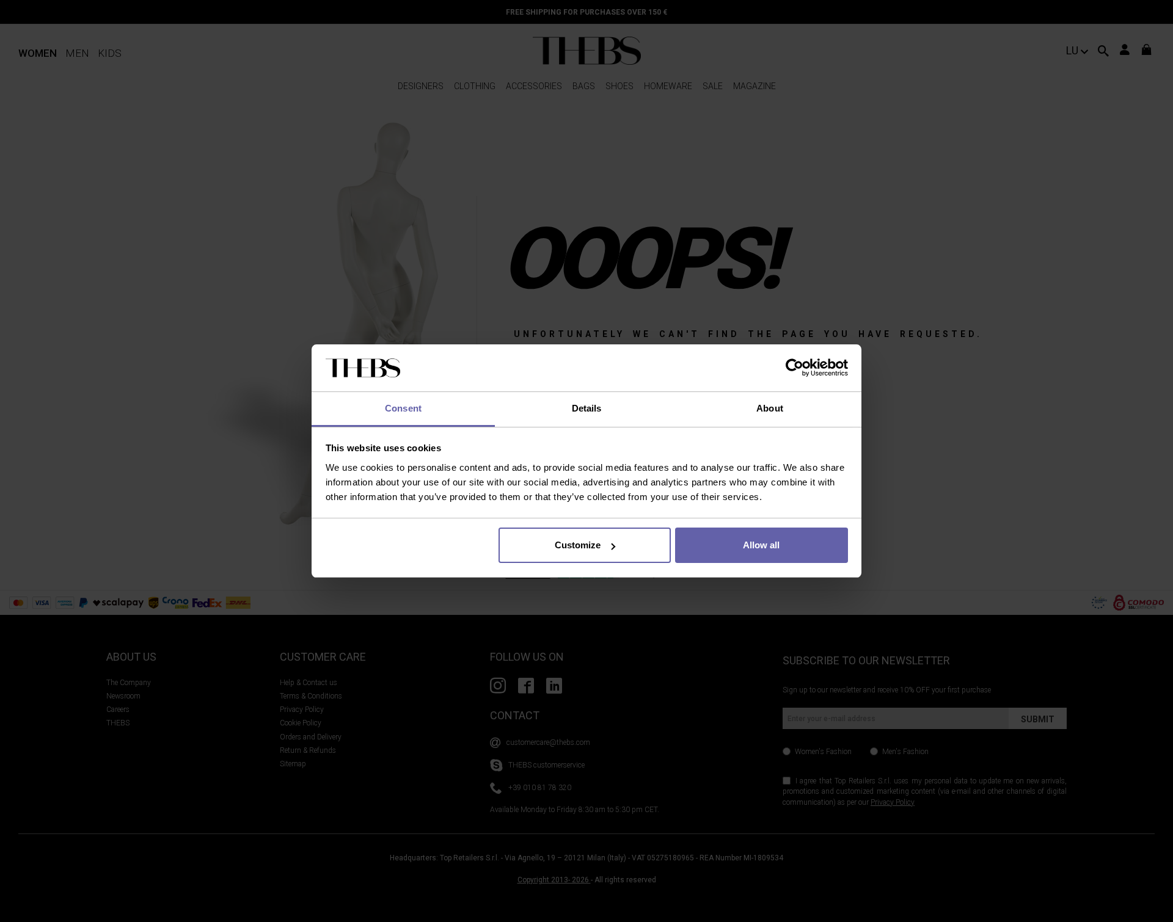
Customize (578, 545)
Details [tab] (587, 408)
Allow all (761, 545)
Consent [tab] (403, 408)
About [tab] (769, 408)
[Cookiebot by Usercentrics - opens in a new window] (794, 368)
